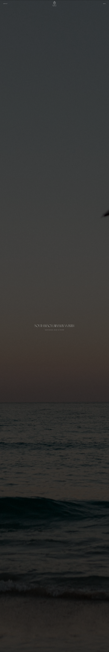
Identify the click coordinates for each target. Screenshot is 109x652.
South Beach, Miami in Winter (54, 330)
